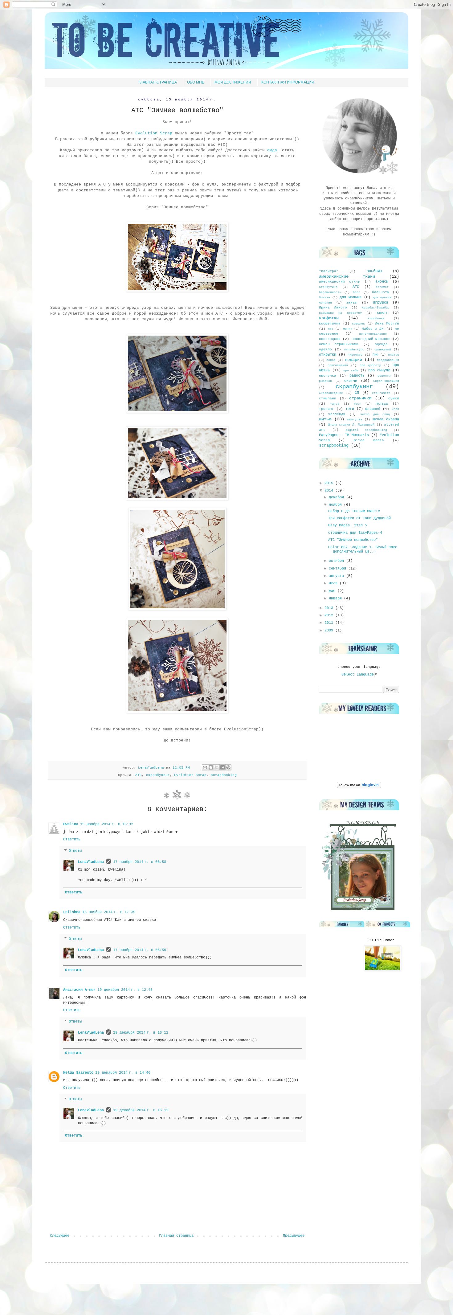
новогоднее (330, 339)
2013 (329, 608)
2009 (329, 630)
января (336, 598)
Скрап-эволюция (386, 381)
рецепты (383, 376)
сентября (338, 568)
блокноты (380, 292)
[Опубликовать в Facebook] (222, 767)
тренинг (326, 409)
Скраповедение (331, 393)
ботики (324, 297)
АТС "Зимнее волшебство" (353, 540)
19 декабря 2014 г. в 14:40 (122, 1073)
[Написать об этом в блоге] (211, 767)
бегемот (382, 287)
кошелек (358, 323)
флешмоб (372, 409)
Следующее (59, 1236)
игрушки (380, 302)
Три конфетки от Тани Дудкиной (359, 518)
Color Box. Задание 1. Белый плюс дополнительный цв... (362, 549)
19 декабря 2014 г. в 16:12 (140, 1110)
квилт (382, 313)
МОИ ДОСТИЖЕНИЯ (232, 82)
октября (337, 561)
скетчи (350, 381)
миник (347, 329)
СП (357, 393)
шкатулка (354, 419)
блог (356, 292)
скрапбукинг (158, 775)
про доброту (370, 365)
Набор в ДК (373, 329)
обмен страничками (338, 344)
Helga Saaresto (78, 1073)
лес (330, 329)
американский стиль (339, 282)
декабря (337, 497)
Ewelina (70, 824)
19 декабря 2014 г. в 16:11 (140, 1033)
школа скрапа (386, 419)
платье (393, 355)
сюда (272, 150)
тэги (349, 409)
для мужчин (382, 297)
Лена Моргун (387, 323)
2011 (329, 623)
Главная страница (176, 1236)
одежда (381, 344)
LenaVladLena (91, 862)
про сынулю (379, 370)
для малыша (350, 297)
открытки (327, 355)
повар (331, 360)
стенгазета (381, 393)
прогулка (327, 376)
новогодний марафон (371, 339)
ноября (336, 505)
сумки (393, 398)
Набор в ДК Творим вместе (354, 511)
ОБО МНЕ (195, 82)
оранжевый (382, 349)
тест (357, 404)
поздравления (388, 360)
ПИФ (375, 355)
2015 (329, 483)
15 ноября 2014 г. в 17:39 (108, 912)
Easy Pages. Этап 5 (347, 525)
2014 (329, 490)
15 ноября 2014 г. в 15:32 (106, 824)
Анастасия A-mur (79, 990)
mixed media (369, 440)
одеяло (325, 349)
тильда (381, 404)
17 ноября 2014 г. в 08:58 (139, 862)
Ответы (75, 851)
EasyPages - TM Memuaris (344, 435)
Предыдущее (293, 1236)
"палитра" (328, 271)
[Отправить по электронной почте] (205, 767)
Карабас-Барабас (376, 307)
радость (357, 376)
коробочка (376, 318)
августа (337, 576)
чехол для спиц (375, 414)
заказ (351, 302)
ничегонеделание (373, 334)
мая (333, 591)
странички (360, 398)
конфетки (329, 318)
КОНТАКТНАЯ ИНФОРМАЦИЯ (287, 82)
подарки (353, 359)
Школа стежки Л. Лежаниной (351, 425)
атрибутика (328, 287)
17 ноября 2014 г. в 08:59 (139, 950)
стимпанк (327, 398)
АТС (138, 775)
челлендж (336, 414)
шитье (325, 419)
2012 (329, 615)
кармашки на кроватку (340, 313)
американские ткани (347, 276)
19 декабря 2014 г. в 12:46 (125, 990)
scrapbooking (224, 775)
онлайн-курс (354, 349)
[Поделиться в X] (217, 767)
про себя (350, 370)
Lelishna (71, 912)
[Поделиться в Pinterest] (228, 767)
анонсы (381, 282)
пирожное (355, 355)
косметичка (330, 323)
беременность (330, 292)
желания (325, 302)
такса (334, 404)
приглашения (338, 365)
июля (334, 583)
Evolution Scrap (153, 133)
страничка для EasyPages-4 (355, 533)
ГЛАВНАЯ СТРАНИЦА (157, 82)
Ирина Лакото (333, 307)
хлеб (395, 409)
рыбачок (325, 381)
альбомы (374, 271)
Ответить (71, 839)
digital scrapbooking (366, 430)
